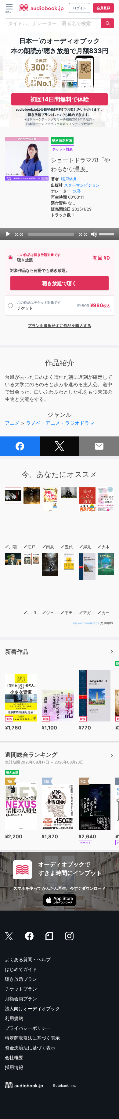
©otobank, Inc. (64, 1085)
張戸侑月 (69, 179)
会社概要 (14, 1057)
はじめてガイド (21, 969)
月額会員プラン (21, 999)
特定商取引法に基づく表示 (32, 1038)
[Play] (8, 234)
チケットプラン (21, 989)
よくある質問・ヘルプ (28, 959)
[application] (59, 234)
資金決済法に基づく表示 (30, 1048)
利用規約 (14, 1018)
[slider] (107, 233)
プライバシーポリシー (28, 1028)
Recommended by (86, 623)
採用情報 (14, 1067)
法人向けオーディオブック (32, 1008)
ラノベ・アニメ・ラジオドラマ (60, 423)
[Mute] (94, 234)
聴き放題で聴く (59, 283)
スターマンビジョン (82, 185)
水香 (77, 190)
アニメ (12, 423)
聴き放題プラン (21, 979)
